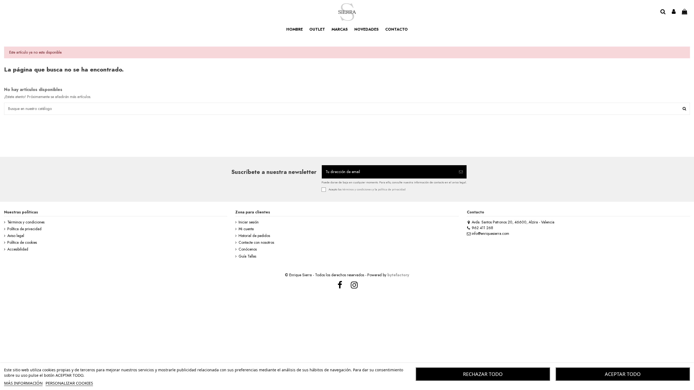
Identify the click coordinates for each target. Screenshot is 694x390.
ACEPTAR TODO (623, 374)
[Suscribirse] (461, 171)
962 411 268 (482, 227)
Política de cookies (22, 242)
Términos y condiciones (25, 222)
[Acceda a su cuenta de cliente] (673, 12)
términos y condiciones (357, 189)
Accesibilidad (17, 249)
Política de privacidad (24, 229)
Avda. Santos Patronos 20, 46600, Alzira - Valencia (513, 222)
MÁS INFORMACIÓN (23, 383)
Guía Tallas (247, 256)
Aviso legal (15, 235)
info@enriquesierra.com (490, 233)
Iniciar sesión (249, 222)
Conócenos (248, 249)
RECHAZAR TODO (483, 374)
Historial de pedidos (254, 235)
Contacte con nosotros (256, 242)
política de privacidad (392, 189)
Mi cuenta (246, 229)
